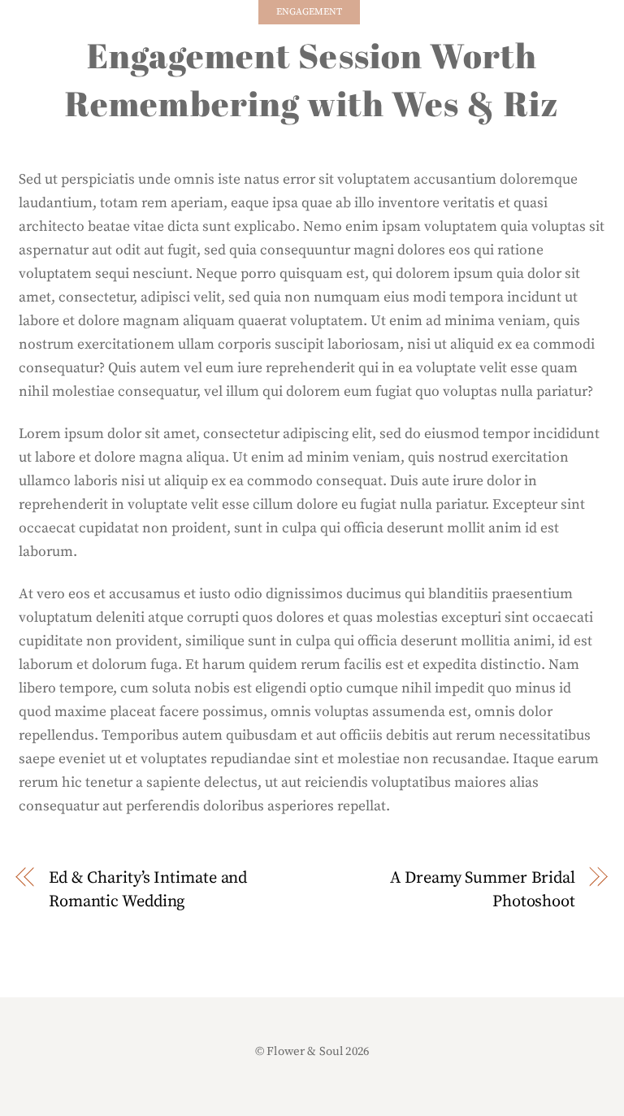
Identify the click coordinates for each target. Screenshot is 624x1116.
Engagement (309, 12)
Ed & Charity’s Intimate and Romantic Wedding (148, 889)
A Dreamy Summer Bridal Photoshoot (482, 889)
